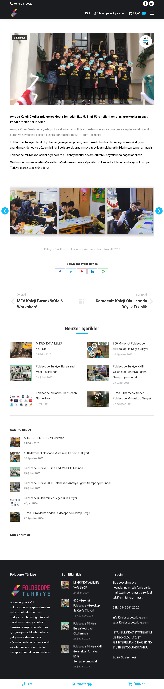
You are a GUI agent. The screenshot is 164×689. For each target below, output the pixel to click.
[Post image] (21, 350)
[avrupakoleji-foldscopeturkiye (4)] (33, 211)
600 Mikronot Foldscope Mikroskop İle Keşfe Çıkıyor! (131, 346)
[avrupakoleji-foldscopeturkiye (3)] (130, 211)
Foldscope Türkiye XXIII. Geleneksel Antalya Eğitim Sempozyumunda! (130, 372)
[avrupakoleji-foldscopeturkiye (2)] (82, 211)
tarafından (85, 249)
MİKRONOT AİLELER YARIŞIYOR (49, 346)
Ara (30, 684)
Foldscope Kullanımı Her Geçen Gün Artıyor (56, 395)
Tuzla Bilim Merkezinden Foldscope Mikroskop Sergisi (132, 395)
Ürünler (139, 684)
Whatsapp (84, 684)
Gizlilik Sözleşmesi (124, 657)
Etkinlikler (19, 37)
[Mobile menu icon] (152, 13)
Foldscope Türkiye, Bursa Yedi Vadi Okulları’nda (55, 369)
